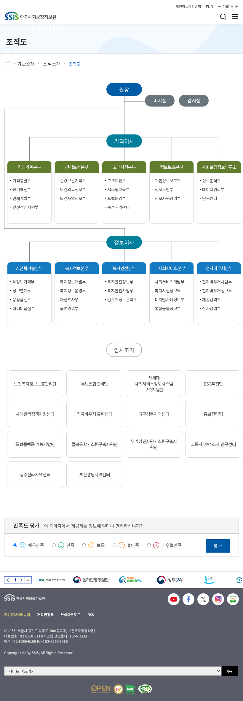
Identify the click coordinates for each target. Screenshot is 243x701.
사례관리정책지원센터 (35, 414)
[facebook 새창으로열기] (188, 599)
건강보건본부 (76, 167)
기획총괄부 (21, 180)
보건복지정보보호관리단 (35, 384)
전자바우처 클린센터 (94, 414)
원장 (124, 89)
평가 (217, 545)
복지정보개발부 (73, 282)
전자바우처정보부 (217, 291)
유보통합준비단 (94, 384)
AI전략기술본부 (29, 268)
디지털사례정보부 (170, 299)
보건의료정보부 (73, 189)
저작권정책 (45, 614)
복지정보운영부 (73, 291)
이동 (229, 671)
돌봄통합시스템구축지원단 (94, 444)
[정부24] (170, 580)
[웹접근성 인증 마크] (145, 689)
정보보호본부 (171, 167)
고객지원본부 (124, 167)
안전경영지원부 (25, 207)
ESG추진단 (213, 384)
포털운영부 (116, 198)
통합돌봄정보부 (168, 308)
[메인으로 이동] (30, 16)
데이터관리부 (213, 189)
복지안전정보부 (120, 282)
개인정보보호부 (168, 180)
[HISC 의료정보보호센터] (51, 580)
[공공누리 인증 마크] (101, 689)
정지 (14, 579)
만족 (70, 545)
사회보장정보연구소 (219, 167)
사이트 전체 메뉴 (235, 16)
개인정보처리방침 (188, 6)
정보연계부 (21, 291)
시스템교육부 (118, 189)
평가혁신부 (21, 189)
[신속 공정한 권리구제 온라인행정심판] (91, 580)
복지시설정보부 (168, 291)
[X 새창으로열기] (203, 599)
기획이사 (124, 141)
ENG (209, 6)
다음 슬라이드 (21, 579)
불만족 (133, 545)
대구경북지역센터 (153, 414)
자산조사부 (69, 299)
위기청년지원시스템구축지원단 (154, 444)
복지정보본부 (76, 268)
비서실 (160, 100)
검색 (223, 16)
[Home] (10, 63)
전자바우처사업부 (217, 282)
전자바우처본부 (219, 268)
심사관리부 (211, 308)
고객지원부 (116, 180)
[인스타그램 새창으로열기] (218, 599)
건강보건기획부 (73, 180)
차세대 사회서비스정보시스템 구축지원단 (154, 384)
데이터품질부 (23, 308)
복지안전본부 (124, 268)
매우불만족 (172, 545)
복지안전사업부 (120, 291)
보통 (101, 545)
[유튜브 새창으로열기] (174, 599)
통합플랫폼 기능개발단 (35, 444)
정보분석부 (211, 180)
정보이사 (124, 242)
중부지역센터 (118, 207)
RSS (91, 614)
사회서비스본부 (171, 268)
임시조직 (124, 350)
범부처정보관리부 (122, 299)
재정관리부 (211, 299)
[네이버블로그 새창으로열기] (233, 599)
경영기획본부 (29, 167)
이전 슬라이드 (7, 579)
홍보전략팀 (213, 414)
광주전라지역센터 (35, 475)
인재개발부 (21, 198)
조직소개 (51, 63)
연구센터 (209, 198)
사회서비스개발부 (170, 282)
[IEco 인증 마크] (130, 689)
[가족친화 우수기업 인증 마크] (118, 689)
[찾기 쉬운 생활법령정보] (130, 580)
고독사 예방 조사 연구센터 (213, 444)
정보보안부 (164, 189)
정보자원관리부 (168, 198)
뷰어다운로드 (70, 614)
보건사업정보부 (73, 198)
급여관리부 (69, 308)
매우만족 (36, 545)
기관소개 (26, 63)
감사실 (194, 100)
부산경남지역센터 (94, 475)
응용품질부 (21, 299)
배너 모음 (28, 579)
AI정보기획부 (23, 282)
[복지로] (209, 580)
